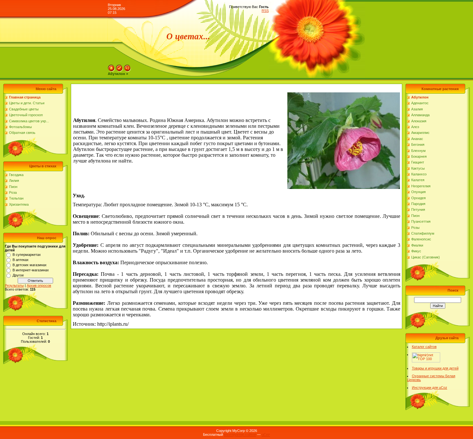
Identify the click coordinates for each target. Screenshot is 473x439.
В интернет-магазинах (31, 270)
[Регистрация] (119, 67)
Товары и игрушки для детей (435, 368)
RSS (265, 11)
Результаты (14, 285)
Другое (18, 275)
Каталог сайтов (424, 347)
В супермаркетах (27, 255)
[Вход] (127, 67)
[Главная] (111, 67)
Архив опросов (39, 285)
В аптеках (21, 260)
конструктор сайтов (240, 434)
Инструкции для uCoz (429, 387)
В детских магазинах (30, 265)
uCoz (266, 434)
